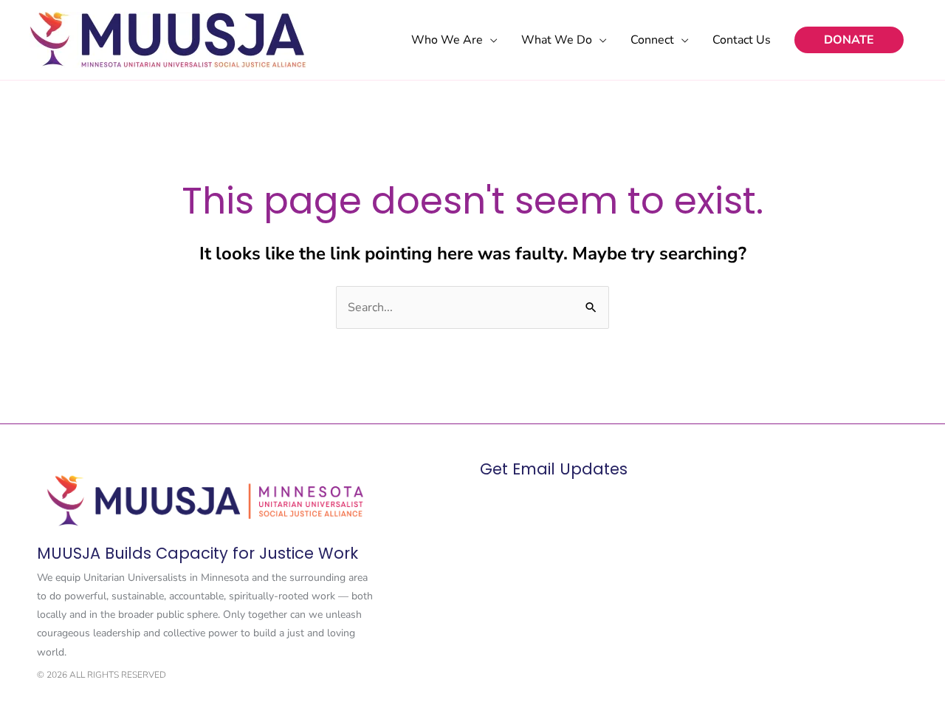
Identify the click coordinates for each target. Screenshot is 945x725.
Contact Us (741, 40)
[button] (849, 40)
